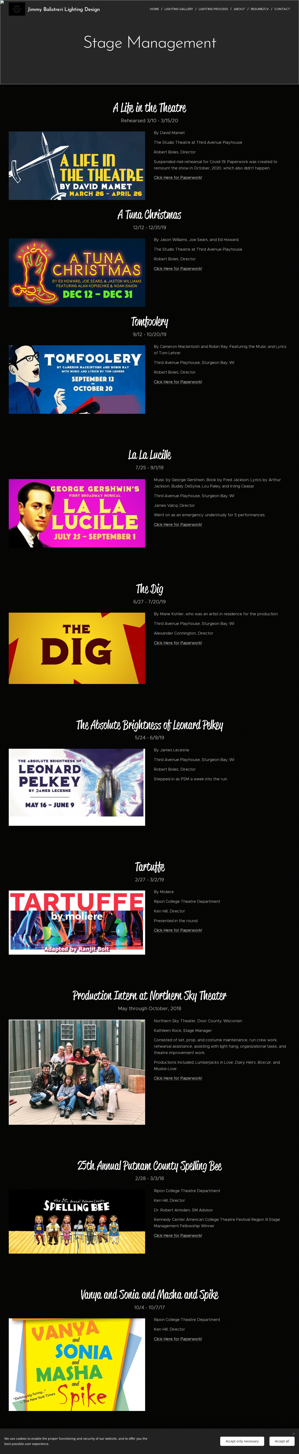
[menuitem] (155, 9)
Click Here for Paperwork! (178, 177)
